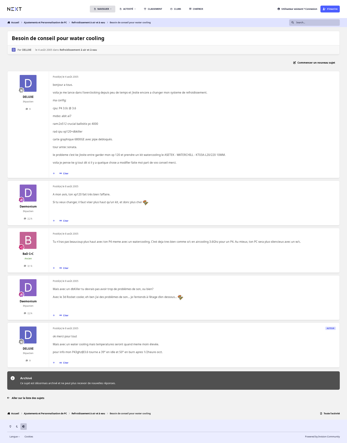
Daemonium (28, 206)
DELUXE (26, 49)
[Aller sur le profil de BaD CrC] (28, 240)
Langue (14, 436)
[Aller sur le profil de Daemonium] (28, 193)
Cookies (29, 436)
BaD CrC (28, 254)
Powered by (322, 436)
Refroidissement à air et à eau (78, 49)
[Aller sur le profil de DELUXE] (14, 50)
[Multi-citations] (53, 173)
